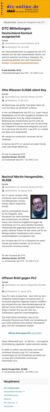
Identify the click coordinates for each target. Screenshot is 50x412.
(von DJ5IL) (25, 333)
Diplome (7, 399)
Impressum (8, 406)
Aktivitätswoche (11, 395)
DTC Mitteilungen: (12, 388)
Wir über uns (9, 402)
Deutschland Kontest (13, 391)
